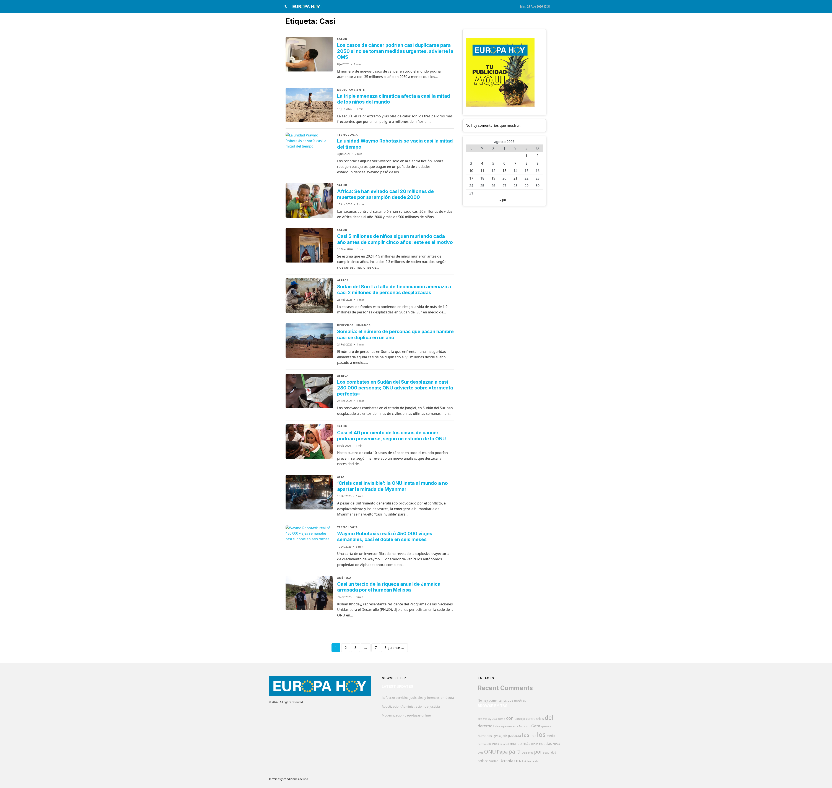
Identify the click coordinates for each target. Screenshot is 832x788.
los (541, 734)
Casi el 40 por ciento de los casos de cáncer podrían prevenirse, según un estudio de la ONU (391, 435)
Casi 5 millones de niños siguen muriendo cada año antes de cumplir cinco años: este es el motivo (395, 239)
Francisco (524, 726)
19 (493, 178)
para (515, 751)
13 (504, 170)
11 (482, 170)
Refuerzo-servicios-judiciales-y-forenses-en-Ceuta (418, 698)
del (549, 717)
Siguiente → (394, 647)
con (510, 718)
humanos (485, 735)
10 (471, 170)
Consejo (520, 719)
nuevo (556, 744)
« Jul (502, 200)
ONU (490, 751)
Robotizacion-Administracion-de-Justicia (411, 706)
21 (515, 178)
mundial (504, 744)
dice (497, 726)
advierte (482, 718)
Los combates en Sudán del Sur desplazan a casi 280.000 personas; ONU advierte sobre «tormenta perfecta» (395, 388)
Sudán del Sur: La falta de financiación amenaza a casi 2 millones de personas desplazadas (394, 289)
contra (530, 718)
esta (515, 726)
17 (471, 178)
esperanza (506, 726)
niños (534, 744)
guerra (546, 726)
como (501, 719)
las (526, 735)
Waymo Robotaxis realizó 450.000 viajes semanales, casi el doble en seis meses (384, 536)
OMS (480, 752)
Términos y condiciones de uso (288, 779)
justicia (514, 735)
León (533, 736)
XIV (536, 761)
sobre (483, 760)
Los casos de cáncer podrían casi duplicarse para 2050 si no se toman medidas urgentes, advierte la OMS (395, 51)
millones (493, 744)
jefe (504, 736)
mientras (483, 744)
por (538, 751)
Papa (502, 752)
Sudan (494, 761)
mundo (516, 743)
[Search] (285, 6)
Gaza (535, 725)
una (518, 760)
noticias (545, 743)
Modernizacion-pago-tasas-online (406, 715)
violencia (529, 761)
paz (524, 752)
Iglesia (497, 736)
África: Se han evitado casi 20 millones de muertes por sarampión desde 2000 (385, 194)
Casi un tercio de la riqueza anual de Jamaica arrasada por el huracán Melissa (388, 587)
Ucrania (506, 760)
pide (530, 752)
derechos (486, 725)
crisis (540, 719)
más (526, 743)
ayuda (492, 718)
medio (550, 736)
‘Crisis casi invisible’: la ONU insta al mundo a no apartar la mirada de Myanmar (392, 486)
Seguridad (549, 752)
